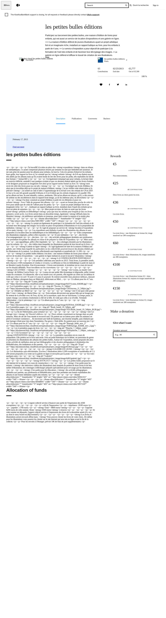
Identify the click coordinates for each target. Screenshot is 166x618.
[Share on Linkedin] (126, 84)
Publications (77, 119)
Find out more (18, 147)
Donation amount (120, 330)
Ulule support (93, 15)
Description (60, 119)
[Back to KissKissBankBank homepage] (16, 5)
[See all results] (126, 5)
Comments (92, 119)
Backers (106, 119)
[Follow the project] (101, 84)
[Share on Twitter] (118, 84)
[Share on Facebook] (109, 84)
